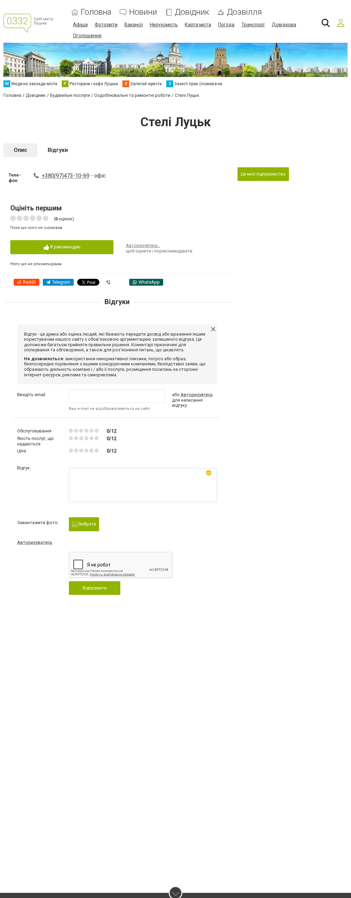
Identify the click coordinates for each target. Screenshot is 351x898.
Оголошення (87, 35)
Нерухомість (164, 24)
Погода (226, 24)
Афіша (80, 24)
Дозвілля (244, 12)
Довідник (192, 12)
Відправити (95, 587)
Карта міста (198, 24)
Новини (143, 12)
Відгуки (58, 150)
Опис (20, 150)
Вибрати (86, 523)
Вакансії (133, 24)
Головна (96, 12)
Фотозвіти (106, 24)
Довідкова (284, 24)
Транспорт (253, 24)
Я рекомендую (65, 246)
